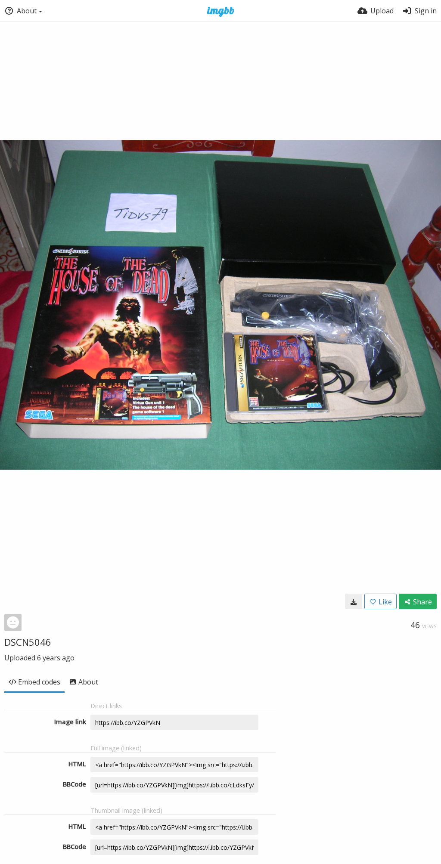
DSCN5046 (27, 641)
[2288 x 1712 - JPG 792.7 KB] (353, 601)
